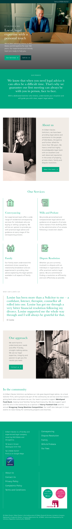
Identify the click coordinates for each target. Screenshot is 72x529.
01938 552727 (13, 451)
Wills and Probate (49, 212)
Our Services (11, 58)
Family (8, 258)
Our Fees (45, 449)
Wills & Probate (48, 444)
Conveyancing (12, 212)
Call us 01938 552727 (61, 2)
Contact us (15, 367)
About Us (9, 473)
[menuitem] (55, 432)
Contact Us (10, 477)
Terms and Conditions (15, 490)
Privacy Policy (11, 481)
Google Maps (19, 454)
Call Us (24, 58)
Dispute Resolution (50, 258)
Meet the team (50, 169)
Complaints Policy (13, 486)
